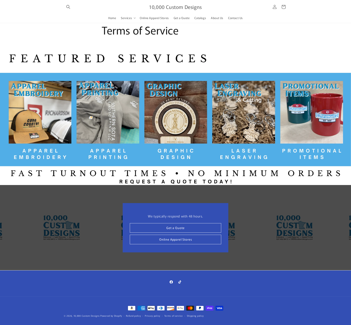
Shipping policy (195, 315)
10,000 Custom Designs (87, 315)
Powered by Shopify (111, 315)
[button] (68, 6)
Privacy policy (152, 315)
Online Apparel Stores (175, 239)
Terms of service (173, 315)
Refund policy (133, 315)
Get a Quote (175, 228)
